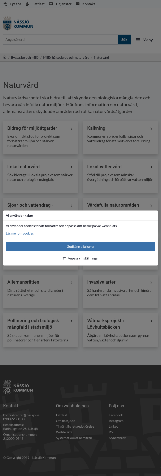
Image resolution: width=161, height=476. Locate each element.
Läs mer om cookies (20, 233)
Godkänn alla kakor (81, 246)
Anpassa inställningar (83, 258)
